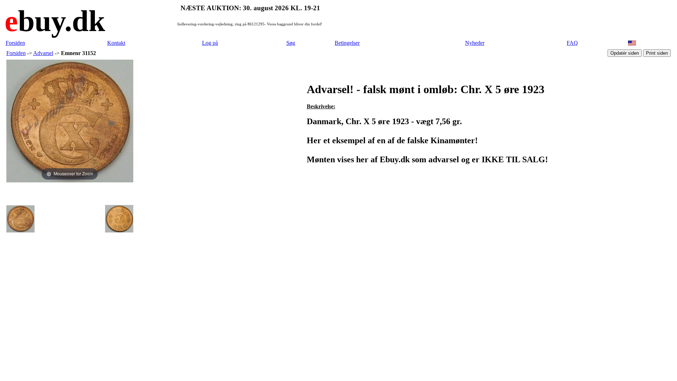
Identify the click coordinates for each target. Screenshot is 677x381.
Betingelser (347, 43)
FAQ (572, 43)
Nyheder (474, 43)
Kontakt (116, 43)
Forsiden (15, 43)
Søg (290, 43)
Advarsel (43, 53)
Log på (210, 43)
